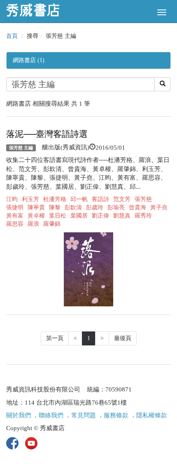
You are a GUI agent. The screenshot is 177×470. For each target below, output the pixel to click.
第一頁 (54, 338)
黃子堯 (159, 207)
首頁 (12, 36)
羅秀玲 (143, 216)
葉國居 (79, 216)
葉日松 (57, 216)
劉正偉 (100, 216)
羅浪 (33, 224)
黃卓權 (36, 216)
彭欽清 (73, 207)
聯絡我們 (51, 415)
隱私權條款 (151, 415)
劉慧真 (121, 216)
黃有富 (14, 216)
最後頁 (122, 338)
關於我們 (18, 415)
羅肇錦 (52, 224)
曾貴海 (137, 207)
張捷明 (14, 207)
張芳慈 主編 (21, 147)
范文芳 (121, 199)
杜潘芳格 (54, 199)
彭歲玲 (94, 207)
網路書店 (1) (28, 60)
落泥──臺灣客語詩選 (47, 134)
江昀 (12, 199)
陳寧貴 (36, 207)
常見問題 (83, 415)
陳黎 (55, 207)
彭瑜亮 (116, 207)
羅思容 (14, 224)
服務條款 (116, 415)
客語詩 (100, 199)
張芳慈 (143, 199)
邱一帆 (79, 199)
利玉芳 (30, 199)
